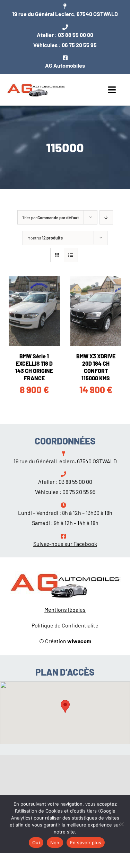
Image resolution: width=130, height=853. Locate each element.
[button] (65, 706)
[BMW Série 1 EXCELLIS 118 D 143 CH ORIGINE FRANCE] (34, 311)
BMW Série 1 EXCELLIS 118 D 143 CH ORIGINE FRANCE (34, 367)
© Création (65, 641)
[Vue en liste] (71, 255)
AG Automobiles (65, 65)
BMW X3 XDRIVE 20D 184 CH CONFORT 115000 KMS (95, 367)
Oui (36, 842)
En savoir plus (86, 842)
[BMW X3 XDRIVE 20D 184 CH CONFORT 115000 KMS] (96, 311)
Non (55, 842)
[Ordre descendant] (106, 217)
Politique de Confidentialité (65, 625)
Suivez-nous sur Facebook (65, 543)
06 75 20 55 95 (79, 44)
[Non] (121, 824)
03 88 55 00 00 (75, 34)
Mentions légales (65, 609)
